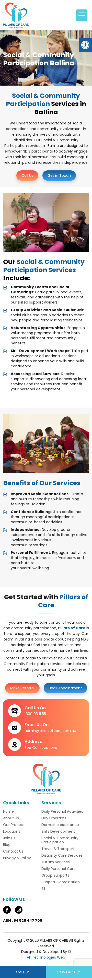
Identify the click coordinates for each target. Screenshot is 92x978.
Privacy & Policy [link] (17, 858)
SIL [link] (43, 889)
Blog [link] (6, 845)
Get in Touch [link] (59, 175)
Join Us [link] (9, 838)
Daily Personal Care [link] (58, 869)
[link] (85, 45)
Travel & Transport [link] (58, 849)
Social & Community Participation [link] (59, 840)
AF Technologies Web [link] (46, 957)
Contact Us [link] (13, 851)
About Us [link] (11, 818)
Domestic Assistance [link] (60, 825)
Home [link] (8, 811)
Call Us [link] (27, 175)
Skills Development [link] (58, 831)
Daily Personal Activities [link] (62, 811)
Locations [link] (11, 831)
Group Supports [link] (55, 875)
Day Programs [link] (53, 818)
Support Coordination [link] (60, 882)
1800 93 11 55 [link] (35, 714)
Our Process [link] (14, 825)
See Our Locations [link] (41, 748)
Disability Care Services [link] (62, 855)
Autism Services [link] (55, 862)
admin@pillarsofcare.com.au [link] (50, 731)
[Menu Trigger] (81, 15)
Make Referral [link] (22, 688)
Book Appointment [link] (65, 688)
